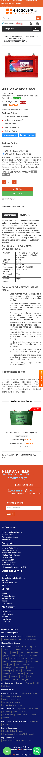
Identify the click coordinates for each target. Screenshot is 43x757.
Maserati (14, 676)
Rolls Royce (7, 670)
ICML (30, 676)
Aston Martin (8, 673)
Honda (18, 649)
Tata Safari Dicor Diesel (12, 39)
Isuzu (18, 670)
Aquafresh (21, 709)
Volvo (5, 661)
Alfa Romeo (27, 670)
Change (19, 24)
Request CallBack (11, 135)
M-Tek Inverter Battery (11, 702)
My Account (6, 612)
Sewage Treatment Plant (12, 639)
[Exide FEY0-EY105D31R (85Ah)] (21, 65)
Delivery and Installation (12, 532)
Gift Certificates (8, 596)
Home (6, 36)
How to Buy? (7, 603)
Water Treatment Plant (11, 553)
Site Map (5, 585)
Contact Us (6, 576)
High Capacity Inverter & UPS (14, 567)
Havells (33, 715)
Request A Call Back (41, 378)
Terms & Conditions (10, 537)
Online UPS (7, 724)
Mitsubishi (26, 664)
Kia (4, 664)
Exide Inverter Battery (29, 693)
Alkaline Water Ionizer (11, 555)
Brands (5, 594)
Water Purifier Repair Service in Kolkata (17, 741)
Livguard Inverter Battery (12, 705)
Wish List (5, 616)
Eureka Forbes (21, 715)
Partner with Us (8, 598)
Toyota (5, 652)
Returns (5, 580)
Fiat (32, 658)
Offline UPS (34, 721)
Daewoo (20, 673)
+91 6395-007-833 (7, 6)
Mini (22, 676)
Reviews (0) (25, 215)
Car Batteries (17, 36)
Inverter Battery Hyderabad (13, 731)
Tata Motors (30, 36)
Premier (15, 679)
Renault (14, 655)
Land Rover (20, 667)
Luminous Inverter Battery (13, 696)
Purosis (6, 718)
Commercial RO (8, 560)
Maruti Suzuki (21, 646)
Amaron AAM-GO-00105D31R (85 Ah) (21, 432)
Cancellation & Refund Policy (13, 578)
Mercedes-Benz (32, 652)
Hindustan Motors (17, 661)
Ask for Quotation (28, 135)
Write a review (18, 206)
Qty (3, 178)
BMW (21, 652)
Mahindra (33, 655)
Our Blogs (6, 621)
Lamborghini (7, 667)
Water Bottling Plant (10, 550)
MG (17, 664)
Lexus (5, 676)
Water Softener (30, 639)
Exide (10, 93)
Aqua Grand (33, 709)
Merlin (24, 712)
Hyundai (33, 646)
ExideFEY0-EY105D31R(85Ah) (19, 455)
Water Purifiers (8, 565)
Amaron (29, 683)
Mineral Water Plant (10, 548)
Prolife (15, 712)
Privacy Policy (7, 535)
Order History (7, 614)
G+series (6, 712)
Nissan (23, 655)
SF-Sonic (6, 686)
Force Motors (33, 661)
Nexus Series (8, 715)
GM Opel (30, 673)
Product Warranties (10, 583)
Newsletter (6, 619)
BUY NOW (18, 193)
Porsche (31, 667)
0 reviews (6, 206)
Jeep (11, 664)
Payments (6, 539)
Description (10, 215)
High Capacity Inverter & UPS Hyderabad (18, 734)
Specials (5, 601)
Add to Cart (17, 189)
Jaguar (5, 655)
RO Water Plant (30, 636)
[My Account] (31, 24)
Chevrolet (28, 649)
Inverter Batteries (9, 562)
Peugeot (25, 679)
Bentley (6, 679)
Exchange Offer (7, 147)
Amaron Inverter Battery (12, 699)
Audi (14, 652)
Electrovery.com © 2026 (28, 754)
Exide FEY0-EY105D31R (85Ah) (15, 41)
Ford (5, 658)
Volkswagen (23, 658)
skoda (13, 658)
